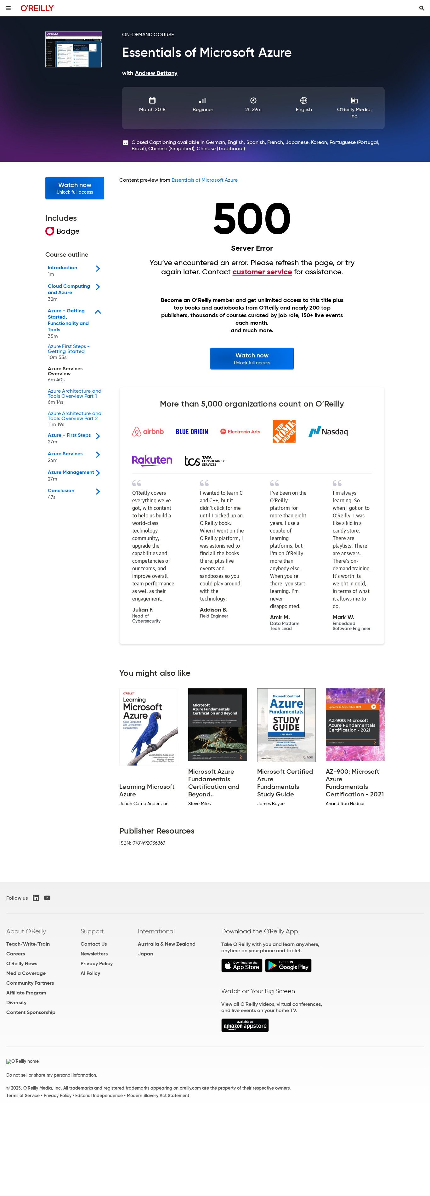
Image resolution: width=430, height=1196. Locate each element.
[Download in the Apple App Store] (242, 970)
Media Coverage (26, 973)
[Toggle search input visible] (421, 8)
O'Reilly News (21, 963)
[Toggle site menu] (8, 8)
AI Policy (90, 973)
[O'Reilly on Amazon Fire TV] (245, 1030)
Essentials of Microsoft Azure (205, 180)
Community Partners (30, 983)
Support (92, 931)
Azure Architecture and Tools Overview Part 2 (74, 419)
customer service (262, 271)
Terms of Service (23, 1095)
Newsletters (94, 953)
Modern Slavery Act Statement (158, 1095)
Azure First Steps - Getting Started (69, 352)
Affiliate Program (26, 992)
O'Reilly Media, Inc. (354, 112)
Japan (145, 953)
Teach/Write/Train (28, 944)
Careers (15, 953)
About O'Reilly (26, 931)
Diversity (16, 1002)
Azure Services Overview (65, 374)
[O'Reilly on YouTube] (47, 898)
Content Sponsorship (30, 1012)
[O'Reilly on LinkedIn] (36, 898)
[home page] (37, 8)
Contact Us (94, 944)
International (156, 931)
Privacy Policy (97, 963)
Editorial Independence (99, 1095)
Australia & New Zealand (166, 944)
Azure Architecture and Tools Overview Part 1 (74, 397)
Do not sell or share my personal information (51, 1075)
